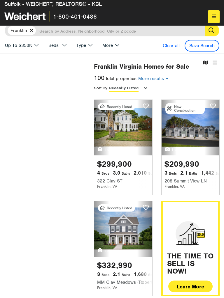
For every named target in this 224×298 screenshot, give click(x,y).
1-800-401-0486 (75, 16)
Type (81, 45)
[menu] (214, 16)
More (107, 45)
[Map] (205, 63)
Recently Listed (124, 88)
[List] (215, 63)
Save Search (202, 46)
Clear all (171, 46)
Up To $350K (18, 45)
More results (151, 78)
